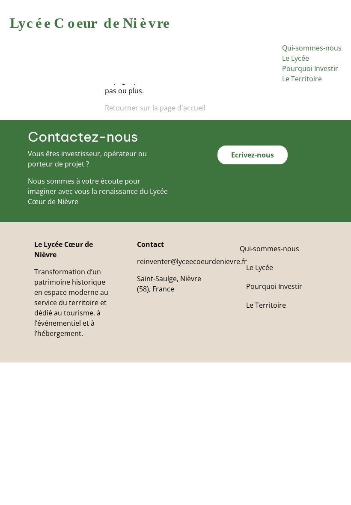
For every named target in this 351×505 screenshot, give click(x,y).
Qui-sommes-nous (312, 48)
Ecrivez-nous (252, 155)
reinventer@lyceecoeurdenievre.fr (192, 261)
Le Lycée (295, 58)
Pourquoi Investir (310, 68)
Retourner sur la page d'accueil (155, 108)
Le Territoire (302, 78)
